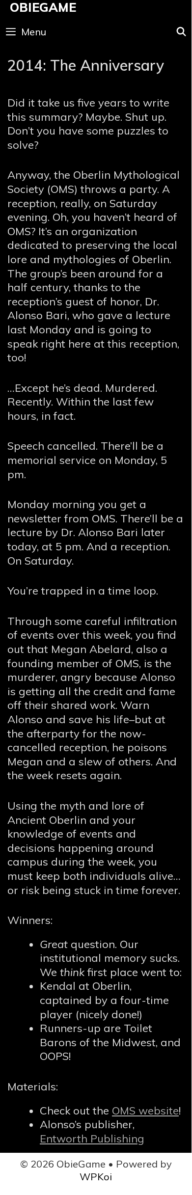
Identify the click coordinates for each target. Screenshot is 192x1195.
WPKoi (96, 1176)
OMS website (145, 1110)
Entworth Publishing (92, 1138)
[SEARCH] (181, 32)
